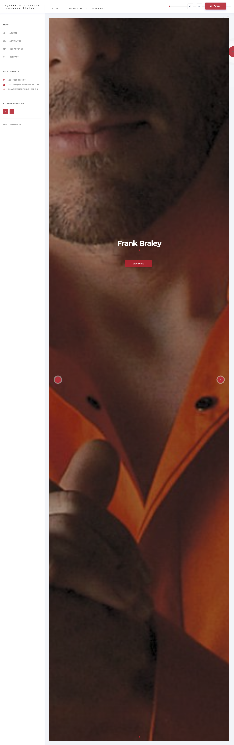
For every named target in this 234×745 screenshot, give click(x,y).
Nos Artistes (16, 49)
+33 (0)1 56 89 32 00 (17, 80)
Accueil (13, 33)
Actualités (15, 41)
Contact (14, 57)
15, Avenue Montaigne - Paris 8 (23, 89)
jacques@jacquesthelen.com (24, 85)
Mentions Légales (12, 124)
